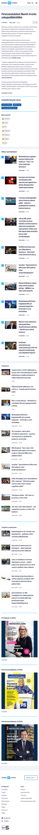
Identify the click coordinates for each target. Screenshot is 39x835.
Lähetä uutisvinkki (26, 798)
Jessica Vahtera (6, 105)
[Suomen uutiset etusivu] (9, 3)
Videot (3, 807)
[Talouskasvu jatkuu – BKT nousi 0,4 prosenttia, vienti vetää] (5, 498)
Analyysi (4, 795)
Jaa (34, 22)
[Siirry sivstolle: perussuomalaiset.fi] (9, 827)
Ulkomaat (4, 798)
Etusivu (23, 789)
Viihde (3, 813)
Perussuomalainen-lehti (28, 801)
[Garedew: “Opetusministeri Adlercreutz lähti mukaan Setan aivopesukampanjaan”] (5, 468)
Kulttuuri (4, 804)
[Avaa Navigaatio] (36, 3)
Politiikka (4, 23)
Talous (3, 792)
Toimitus (23, 795)
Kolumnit (4, 810)
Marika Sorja (16, 105)
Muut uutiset (5, 801)
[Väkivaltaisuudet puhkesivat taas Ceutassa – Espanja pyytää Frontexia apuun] (5, 390)
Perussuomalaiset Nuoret (9, 108)
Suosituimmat (25, 792)
